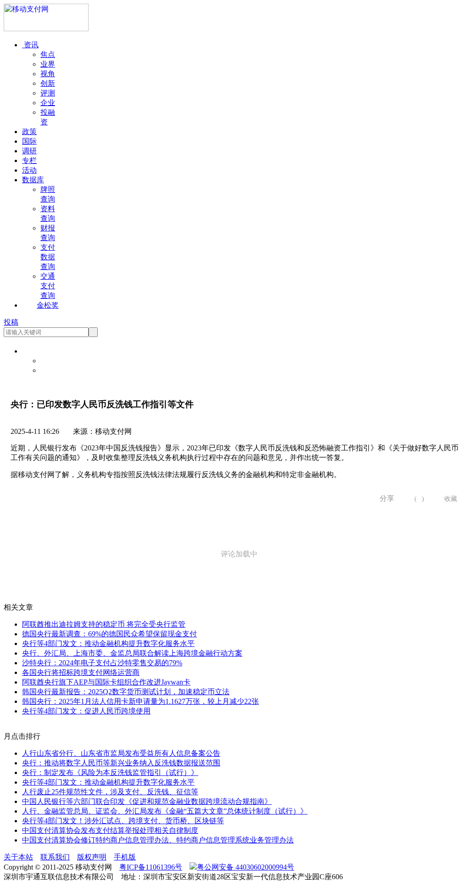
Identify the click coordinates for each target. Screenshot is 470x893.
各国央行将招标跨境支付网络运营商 (81, 672)
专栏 (29, 160)
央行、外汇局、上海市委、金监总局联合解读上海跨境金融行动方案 (132, 653)
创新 (47, 83)
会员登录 (55, 361)
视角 (47, 74)
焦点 (47, 54)
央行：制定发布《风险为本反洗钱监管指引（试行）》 (110, 772)
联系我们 (55, 857)
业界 (47, 64)
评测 (47, 93)
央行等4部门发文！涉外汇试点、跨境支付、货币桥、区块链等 (123, 821)
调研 (29, 151)
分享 (383, 498)
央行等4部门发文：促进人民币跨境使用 (86, 711)
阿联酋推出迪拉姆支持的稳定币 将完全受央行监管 (103, 624)
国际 (29, 141)
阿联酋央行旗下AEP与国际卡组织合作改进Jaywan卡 (106, 682)
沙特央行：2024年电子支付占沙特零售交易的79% (102, 663)
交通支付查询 (47, 285)
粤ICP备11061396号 (150, 867)
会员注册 (55, 370)
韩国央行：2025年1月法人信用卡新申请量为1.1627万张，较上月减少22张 (140, 701)
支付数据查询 (47, 256)
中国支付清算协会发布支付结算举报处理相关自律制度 (110, 830)
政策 (29, 131)
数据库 (33, 180)
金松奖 (48, 305)
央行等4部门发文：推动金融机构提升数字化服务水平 (108, 643)
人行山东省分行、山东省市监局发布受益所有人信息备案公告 (121, 753)
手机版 (125, 857)
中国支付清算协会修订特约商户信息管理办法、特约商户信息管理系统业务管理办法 (158, 840)
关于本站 (18, 857)
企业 (47, 103)
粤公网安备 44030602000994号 (245, 867)
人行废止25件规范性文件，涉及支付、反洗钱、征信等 (110, 792)
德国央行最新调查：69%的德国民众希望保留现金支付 (109, 634)
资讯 (30, 45)
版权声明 (91, 857)
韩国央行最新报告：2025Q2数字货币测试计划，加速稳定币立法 (125, 692)
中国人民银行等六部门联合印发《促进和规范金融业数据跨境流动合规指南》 (147, 801)
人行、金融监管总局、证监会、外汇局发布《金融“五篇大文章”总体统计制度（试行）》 (165, 811)
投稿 (11, 322)
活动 (29, 170)
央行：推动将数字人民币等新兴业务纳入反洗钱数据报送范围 (121, 763)
